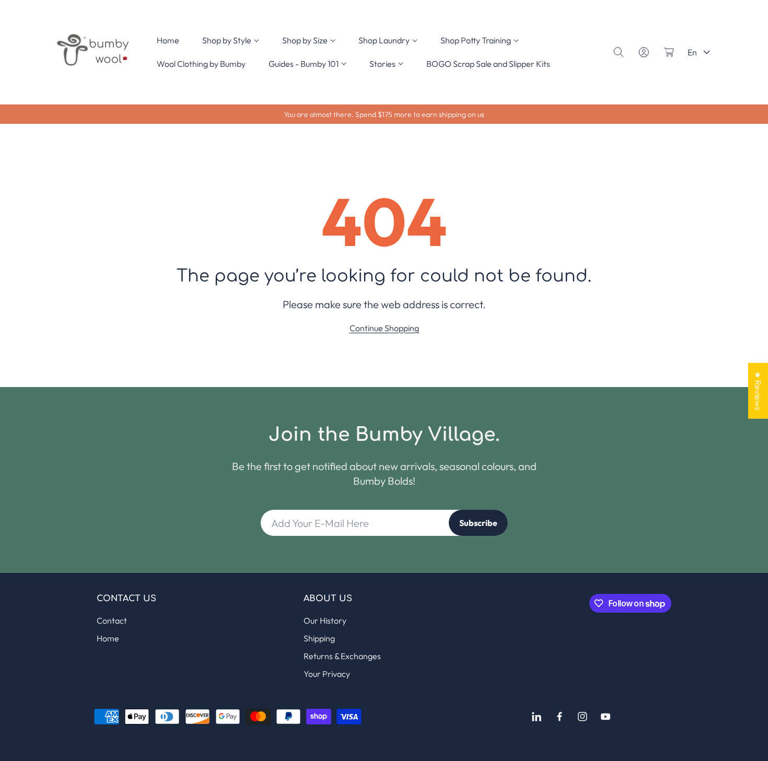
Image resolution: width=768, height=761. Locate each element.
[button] (231, 40)
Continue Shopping (384, 328)
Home (108, 638)
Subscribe (478, 523)
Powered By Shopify (130, 745)
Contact (112, 620)
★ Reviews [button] (758, 390)
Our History (325, 620)
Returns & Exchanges (342, 656)
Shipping (319, 638)
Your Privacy (327, 674)
